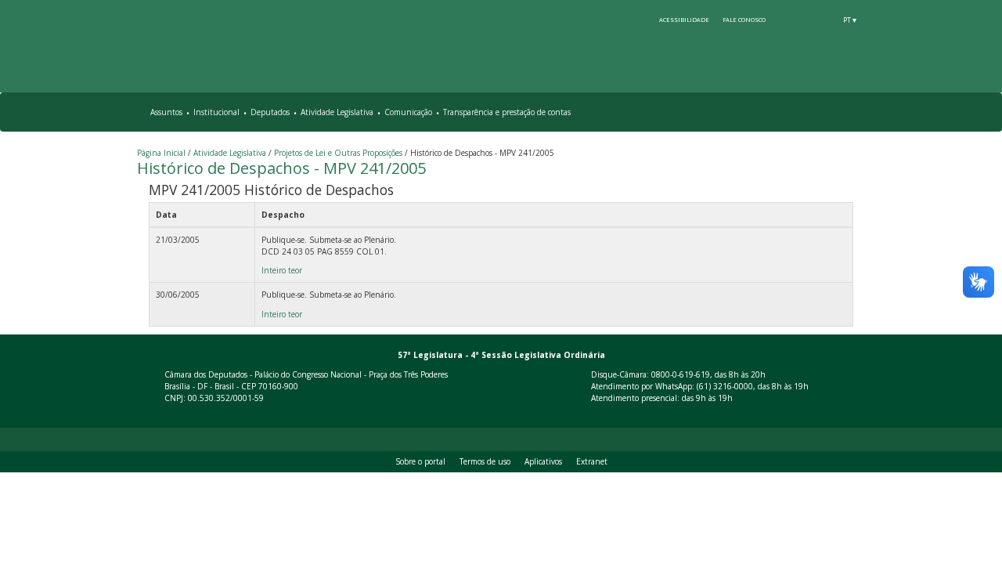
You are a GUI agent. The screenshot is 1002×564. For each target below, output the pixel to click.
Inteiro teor (281, 270)
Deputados (270, 112)
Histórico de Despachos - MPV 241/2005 (281, 168)
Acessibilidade (684, 20)
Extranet (591, 461)
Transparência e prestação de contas (507, 112)
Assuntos (166, 112)
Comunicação (408, 112)
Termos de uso (485, 461)
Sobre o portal (420, 461)
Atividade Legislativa (337, 112)
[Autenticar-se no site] (862, 415)
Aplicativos (543, 461)
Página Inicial (161, 152)
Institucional (216, 112)
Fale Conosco (744, 20)
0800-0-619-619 (680, 374)
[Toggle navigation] (855, 112)
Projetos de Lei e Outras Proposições (338, 152)
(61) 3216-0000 (725, 386)
